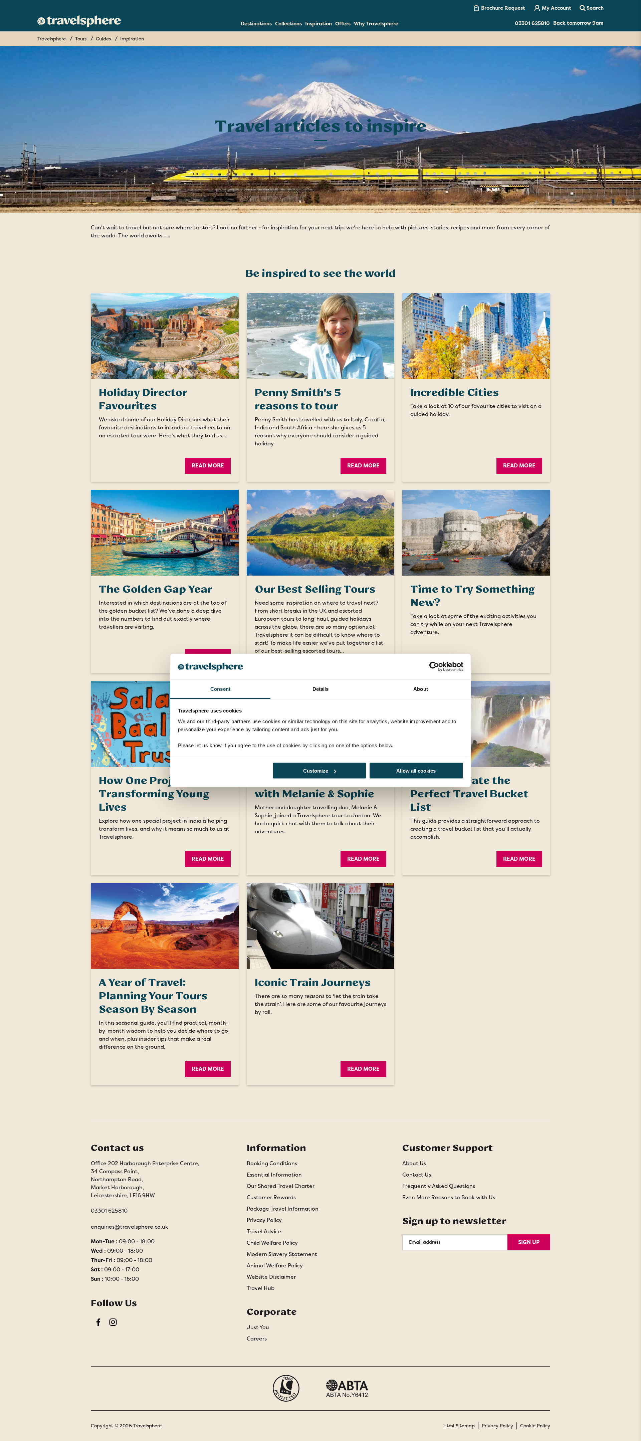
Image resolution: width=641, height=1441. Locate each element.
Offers (343, 23)
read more (363, 465)
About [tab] (420, 688)
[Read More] (165, 336)
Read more (363, 858)
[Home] (79, 21)
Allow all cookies (416, 771)
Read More (208, 465)
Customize (315, 771)
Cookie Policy (535, 1426)
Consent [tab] (220, 688)
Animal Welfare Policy (275, 1265)
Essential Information (274, 1174)
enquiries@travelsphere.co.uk (129, 1226)
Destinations (256, 23)
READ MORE (208, 858)
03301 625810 (109, 1210)
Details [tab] (320, 688)
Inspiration (318, 23)
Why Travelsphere (376, 23)
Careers (257, 1338)
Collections (288, 23)
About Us (414, 1163)
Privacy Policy (264, 1220)
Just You (258, 1327)
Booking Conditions (272, 1163)
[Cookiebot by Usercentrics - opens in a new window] (434, 667)
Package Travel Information (282, 1208)
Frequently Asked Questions (438, 1186)
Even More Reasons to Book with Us (448, 1197)
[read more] (321, 336)
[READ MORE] (165, 724)
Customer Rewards (271, 1197)
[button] (592, 8)
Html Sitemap (459, 1426)
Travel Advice (264, 1231)
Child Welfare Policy (272, 1242)
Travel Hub (260, 1288)
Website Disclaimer (271, 1276)
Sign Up (529, 1242)
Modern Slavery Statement (282, 1254)
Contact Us (416, 1174)
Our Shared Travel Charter (280, 1186)
